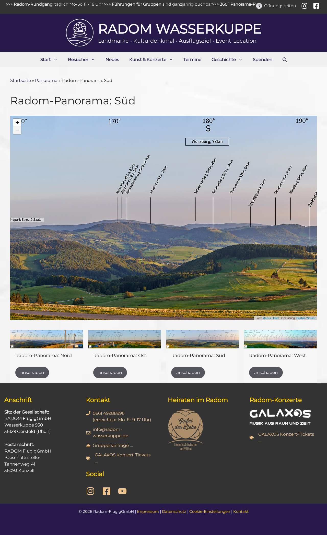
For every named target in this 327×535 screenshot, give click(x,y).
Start (45, 59)
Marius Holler (271, 318)
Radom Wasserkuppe (180, 29)
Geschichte (224, 59)
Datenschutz (174, 511)
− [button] (17, 130)
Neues (112, 59)
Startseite (20, 80)
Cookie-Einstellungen (209, 511)
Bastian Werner (306, 318)
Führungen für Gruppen (122, 4)
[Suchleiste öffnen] (284, 59)
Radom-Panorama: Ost (119, 355)
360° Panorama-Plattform (232, 4)
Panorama (46, 80)
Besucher (78, 59)
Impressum (148, 511)
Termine (192, 59)
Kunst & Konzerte (147, 59)
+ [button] (17, 122)
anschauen (32, 372)
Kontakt (241, 511)
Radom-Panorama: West (277, 355)
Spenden (262, 59)
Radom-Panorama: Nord (43, 355)
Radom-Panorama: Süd (198, 355)
